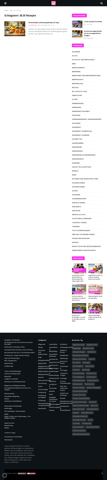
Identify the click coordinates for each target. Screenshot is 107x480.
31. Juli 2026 (88, 24)
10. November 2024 (44, 25)
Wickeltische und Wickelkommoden (86, 246)
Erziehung (76, 115)
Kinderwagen (77, 151)
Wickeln (75, 242)
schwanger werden (79, 420)
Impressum (8, 440)
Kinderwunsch (78, 159)
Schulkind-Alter (8, 366)
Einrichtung (77, 95)
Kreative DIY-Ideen (79, 395)
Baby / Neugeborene (10, 360)
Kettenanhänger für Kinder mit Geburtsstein (95, 297)
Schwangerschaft (79, 199)
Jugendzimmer (77, 143)
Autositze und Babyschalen (83, 60)
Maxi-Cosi (94, 405)
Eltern (75, 99)
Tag (11, 10)
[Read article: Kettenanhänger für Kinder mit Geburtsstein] (95, 289)
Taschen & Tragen (79, 223)
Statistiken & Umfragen (81, 218)
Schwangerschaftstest (80, 416)
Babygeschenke (92, 344)
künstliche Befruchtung (80, 405)
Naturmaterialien (78, 409)
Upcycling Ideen (78, 427)
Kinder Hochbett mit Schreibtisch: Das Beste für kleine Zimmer (79, 298)
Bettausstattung (79, 91)
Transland (76, 423)
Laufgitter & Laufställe (81, 167)
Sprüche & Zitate (79, 215)
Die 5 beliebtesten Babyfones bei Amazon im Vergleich (17, 389)
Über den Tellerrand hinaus (83, 234)
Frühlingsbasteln (78, 377)
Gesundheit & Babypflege (82, 131)
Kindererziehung (78, 387)
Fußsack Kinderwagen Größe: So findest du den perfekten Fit (94, 317)
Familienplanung (78, 373)
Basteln (75, 87)
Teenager (76, 226)
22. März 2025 (89, 38)
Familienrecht (91, 373)
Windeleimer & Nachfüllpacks (84, 250)
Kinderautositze (92, 380)
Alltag (74, 56)
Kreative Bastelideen (80, 391)
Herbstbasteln (91, 377)
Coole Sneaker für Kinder (93, 21)
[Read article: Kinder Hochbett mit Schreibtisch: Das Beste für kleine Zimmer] (79, 289)
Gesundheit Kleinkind (80, 135)
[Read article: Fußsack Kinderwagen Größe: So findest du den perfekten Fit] (95, 308)
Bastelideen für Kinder (80, 355)
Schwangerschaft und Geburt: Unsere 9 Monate (18, 350)
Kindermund (77, 147)
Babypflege (76, 348)
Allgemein (76, 52)
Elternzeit (76, 370)
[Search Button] (102, 3)
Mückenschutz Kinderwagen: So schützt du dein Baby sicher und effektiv (78, 318)
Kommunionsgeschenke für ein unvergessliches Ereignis (93, 33)
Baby (74, 64)
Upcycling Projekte (92, 427)
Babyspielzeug (77, 84)
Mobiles (75, 171)
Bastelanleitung (88, 348)
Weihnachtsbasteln (79, 430)
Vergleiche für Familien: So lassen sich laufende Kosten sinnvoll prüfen (95, 277)
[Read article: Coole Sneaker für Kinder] (77, 24)
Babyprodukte (77, 79)
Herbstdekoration (79, 380)
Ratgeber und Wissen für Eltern (85, 179)
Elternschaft (90, 366)
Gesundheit (76, 127)
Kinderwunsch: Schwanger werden (14, 347)
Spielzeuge (76, 211)
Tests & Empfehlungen (81, 230)
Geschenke (76, 123)
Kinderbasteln (77, 384)
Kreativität (92, 402)
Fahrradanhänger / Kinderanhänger (86, 119)
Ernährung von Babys (81, 111)
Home (6, 10)
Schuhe (75, 191)
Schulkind (76, 195)
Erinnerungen (77, 103)
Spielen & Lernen (78, 203)
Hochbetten (77, 139)
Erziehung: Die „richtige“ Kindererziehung (16, 355)
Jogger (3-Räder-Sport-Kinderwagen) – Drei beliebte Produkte (17, 417)
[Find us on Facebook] (102, 473)
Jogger (6, 414)
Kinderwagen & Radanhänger (84, 155)
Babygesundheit (78, 68)
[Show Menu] (5, 3)
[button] (4, 475)
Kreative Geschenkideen (81, 398)
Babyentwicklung (78, 344)
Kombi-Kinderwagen (93, 387)
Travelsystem (86, 423)
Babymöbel (76, 72)
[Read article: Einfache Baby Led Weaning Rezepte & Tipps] (14, 28)
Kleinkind (76, 163)
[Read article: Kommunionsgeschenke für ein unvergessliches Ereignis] (77, 34)
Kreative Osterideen (79, 402)
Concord (91, 359)
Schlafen (76, 412)
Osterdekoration (92, 409)
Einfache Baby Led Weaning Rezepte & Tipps (43, 22)
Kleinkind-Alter (8, 363)
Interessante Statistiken (13, 437)
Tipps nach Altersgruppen (12, 358)
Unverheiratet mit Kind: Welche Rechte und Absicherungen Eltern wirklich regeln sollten (78, 278)
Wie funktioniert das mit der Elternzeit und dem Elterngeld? (18, 343)
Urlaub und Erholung (81, 238)
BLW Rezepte (17, 10)
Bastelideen (91, 352)
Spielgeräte (76, 207)
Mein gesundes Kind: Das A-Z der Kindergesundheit (19, 352)
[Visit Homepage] (53, 3)
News (74, 175)
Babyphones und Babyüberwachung (86, 76)
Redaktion (33, 25)
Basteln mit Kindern (79, 359)
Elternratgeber (78, 366)
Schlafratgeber (78, 183)
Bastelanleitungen (79, 352)
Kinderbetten (89, 384)
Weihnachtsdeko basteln (81, 434)
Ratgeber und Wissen (12, 340)
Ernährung (76, 107)
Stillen (90, 420)
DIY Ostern (76, 362)
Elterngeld (86, 362)
